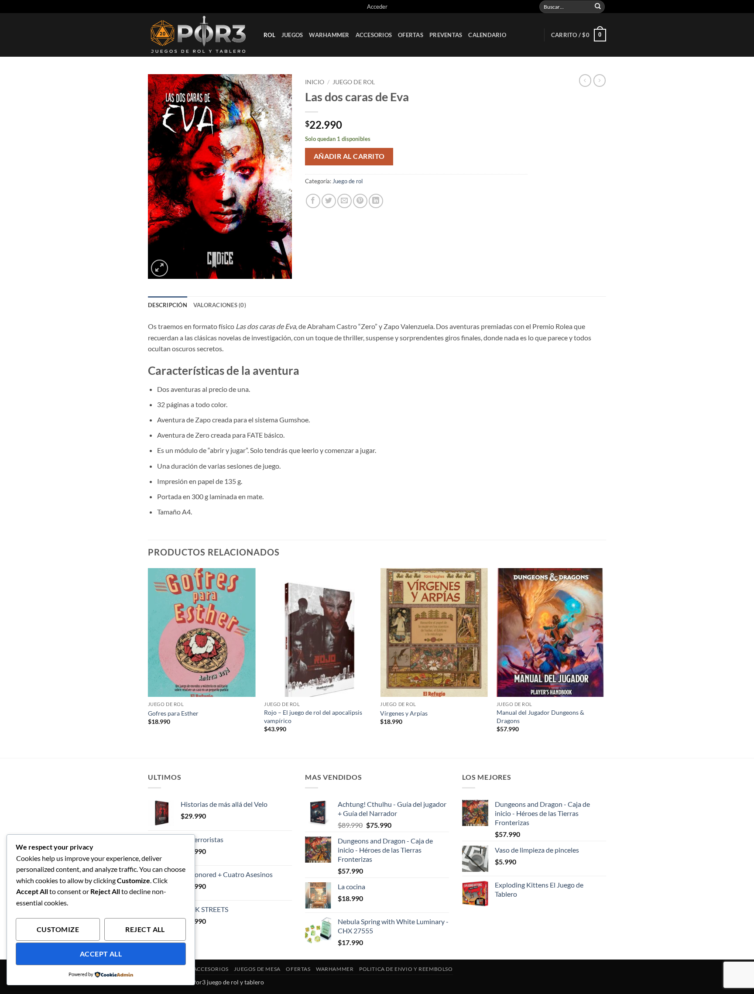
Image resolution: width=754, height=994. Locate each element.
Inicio (314, 82)
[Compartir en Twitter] (329, 201)
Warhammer (329, 34)
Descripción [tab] (167, 305)
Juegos (292, 34)
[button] (377, 6)
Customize (58, 929)
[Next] (603, 662)
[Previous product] (599, 80)
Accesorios (374, 34)
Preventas (445, 34)
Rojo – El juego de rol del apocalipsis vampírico (313, 716)
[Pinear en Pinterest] (360, 201)
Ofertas (410, 34)
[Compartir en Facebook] (313, 201)
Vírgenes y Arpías (404, 713)
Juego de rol (353, 82)
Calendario (487, 34)
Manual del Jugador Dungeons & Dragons (540, 716)
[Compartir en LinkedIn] (376, 201)
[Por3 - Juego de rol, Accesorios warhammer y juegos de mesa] (199, 35)
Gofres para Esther (173, 713)
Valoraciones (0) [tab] (219, 305)
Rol (269, 34)
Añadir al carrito (349, 156)
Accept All (101, 954)
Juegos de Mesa (257, 969)
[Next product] (585, 80)
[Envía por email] (344, 201)
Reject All (145, 929)
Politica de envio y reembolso (406, 969)
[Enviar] (597, 6)
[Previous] (148, 662)
